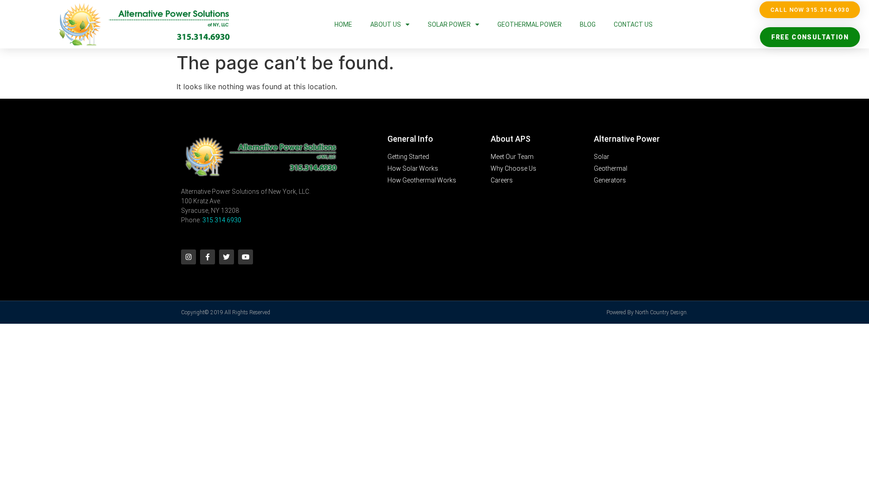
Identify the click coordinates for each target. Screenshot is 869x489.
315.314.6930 (221, 220)
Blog (588, 24)
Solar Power (449, 24)
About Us (385, 24)
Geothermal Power (529, 24)
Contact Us (633, 24)
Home (343, 24)
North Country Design (661, 312)
